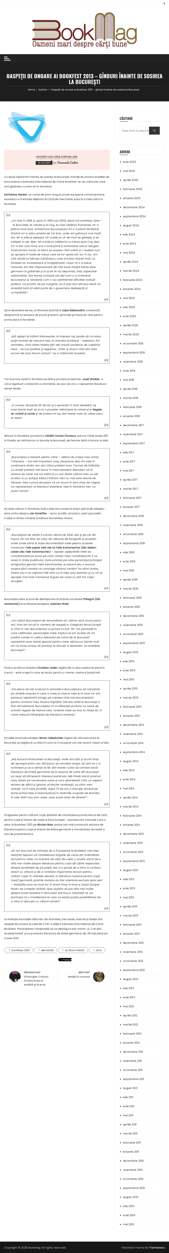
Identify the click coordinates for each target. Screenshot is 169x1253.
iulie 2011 (128, 1097)
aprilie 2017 (130, 480)
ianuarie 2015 (131, 716)
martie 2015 (130, 698)
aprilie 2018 (130, 389)
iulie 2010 (128, 1206)
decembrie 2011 (133, 1052)
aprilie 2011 (130, 1124)
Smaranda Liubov (67, 162)
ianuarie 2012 (131, 1043)
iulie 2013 (128, 879)
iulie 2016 (128, 552)
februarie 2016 (132, 598)
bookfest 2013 (21, 950)
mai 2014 (128, 788)
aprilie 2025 (130, 180)
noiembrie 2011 (132, 1061)
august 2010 (130, 1197)
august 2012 (130, 979)
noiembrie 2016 (133, 525)
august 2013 (130, 870)
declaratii (47, 950)
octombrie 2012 (133, 961)
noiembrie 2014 (133, 734)
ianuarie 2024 (132, 289)
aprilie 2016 (130, 580)
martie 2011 (130, 1133)
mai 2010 (128, 1224)
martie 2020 (131, 334)
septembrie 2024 (134, 216)
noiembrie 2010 (133, 1170)
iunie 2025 (129, 162)
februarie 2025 (132, 189)
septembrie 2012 (134, 970)
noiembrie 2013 (133, 843)
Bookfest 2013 (44, 156)
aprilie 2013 (130, 906)
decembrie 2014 (133, 725)
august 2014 (130, 761)
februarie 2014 (132, 816)
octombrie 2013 (133, 852)
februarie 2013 (132, 925)
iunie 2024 (129, 244)
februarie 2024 (132, 280)
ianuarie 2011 (131, 1152)
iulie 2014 (129, 770)
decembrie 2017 (133, 425)
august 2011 (130, 1088)
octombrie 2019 (133, 343)
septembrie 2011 (133, 1079)
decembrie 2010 (133, 1161)
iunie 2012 (129, 997)
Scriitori (66, 156)
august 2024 (131, 225)
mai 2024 (129, 253)
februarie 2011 (132, 1143)
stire (99, 950)
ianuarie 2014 (131, 825)
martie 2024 (131, 271)
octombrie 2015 (133, 634)
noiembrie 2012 (133, 952)
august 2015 (130, 652)
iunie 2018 (129, 371)
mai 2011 (128, 1115)
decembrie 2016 (133, 516)
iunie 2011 (129, 1106)
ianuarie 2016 (131, 607)
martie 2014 (130, 807)
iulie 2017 (128, 452)
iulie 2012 (128, 988)
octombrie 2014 (133, 743)
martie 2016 (130, 589)
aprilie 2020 (130, 325)
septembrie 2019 (134, 352)
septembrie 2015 (134, 643)
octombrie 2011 (133, 1070)
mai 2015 (128, 679)
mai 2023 (129, 298)
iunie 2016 (129, 561)
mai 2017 (128, 471)
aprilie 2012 (130, 1015)
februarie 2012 (132, 1034)
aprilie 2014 (130, 797)
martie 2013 (130, 916)
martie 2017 (130, 489)
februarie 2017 (132, 498)
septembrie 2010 (134, 1188)
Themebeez (157, 1248)
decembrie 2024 (134, 207)
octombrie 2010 (133, 1179)
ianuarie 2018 (131, 416)
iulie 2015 (128, 661)
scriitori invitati (74, 950)
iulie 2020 (129, 307)
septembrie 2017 (134, 443)
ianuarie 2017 (131, 507)
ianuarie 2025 (131, 198)
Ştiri (74, 156)
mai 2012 (128, 1006)
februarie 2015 (132, 707)
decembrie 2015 (133, 616)
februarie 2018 (132, 407)
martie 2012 (130, 1024)
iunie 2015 (129, 670)
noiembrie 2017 (133, 434)
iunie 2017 (129, 461)
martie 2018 (130, 398)
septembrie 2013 (134, 861)
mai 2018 (128, 380)
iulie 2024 (129, 234)
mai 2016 (128, 570)
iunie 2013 (129, 888)
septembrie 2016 (134, 543)
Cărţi (57, 156)
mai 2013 (128, 897)
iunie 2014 (129, 779)
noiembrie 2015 (133, 625)
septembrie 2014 (134, 752)
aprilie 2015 (130, 688)
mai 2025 (129, 171)
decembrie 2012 (133, 943)
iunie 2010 (129, 1215)
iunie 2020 (129, 316)
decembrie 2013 (133, 834)
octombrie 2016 (133, 534)
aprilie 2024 (130, 262)
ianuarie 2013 (131, 934)
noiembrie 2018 (133, 362)
